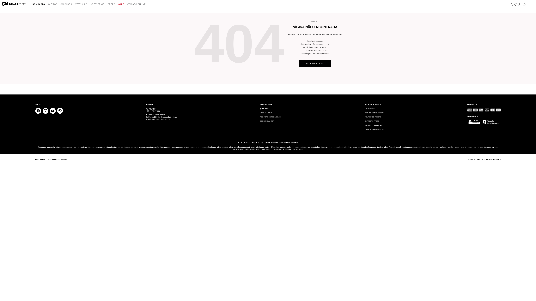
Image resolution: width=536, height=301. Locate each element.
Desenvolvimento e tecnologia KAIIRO (484, 159)
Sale (121, 4)
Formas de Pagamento (374, 113)
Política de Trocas (373, 117)
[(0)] (524, 4)
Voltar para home (315, 63)
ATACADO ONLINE (136, 4)
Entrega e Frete (372, 121)
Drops (111, 4)
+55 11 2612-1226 (153, 111)
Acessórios (97, 4)
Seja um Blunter (267, 121)
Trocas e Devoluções (374, 129)
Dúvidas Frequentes (373, 125)
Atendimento (370, 109)
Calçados (66, 4)
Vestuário (81, 4)
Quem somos (265, 109)
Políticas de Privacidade (271, 117)
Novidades (39, 4)
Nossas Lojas (266, 113)
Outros (52, 4)
